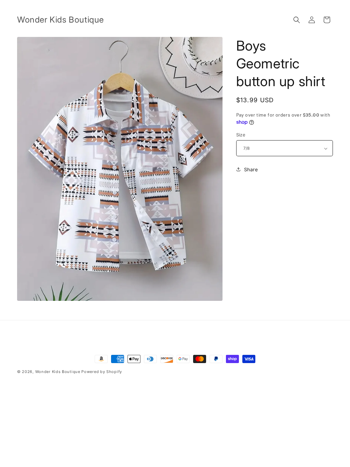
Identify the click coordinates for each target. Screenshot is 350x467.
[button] (296, 19)
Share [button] (251, 169)
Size (241, 134)
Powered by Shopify (101, 371)
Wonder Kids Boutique (57, 371)
